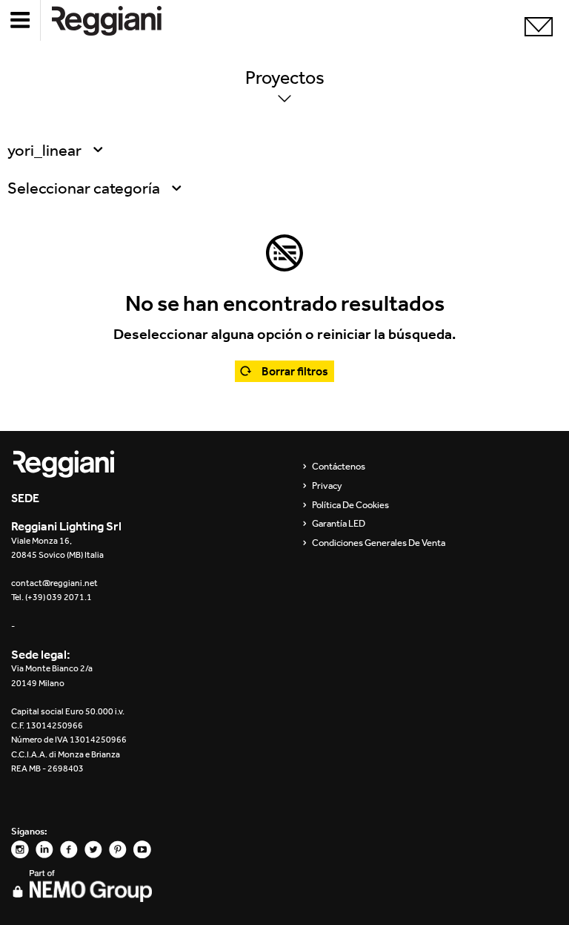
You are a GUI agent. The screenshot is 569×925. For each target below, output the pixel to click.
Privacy (327, 486)
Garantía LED (338, 524)
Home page (118, 20)
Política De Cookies (350, 505)
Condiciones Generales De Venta (378, 543)
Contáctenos (338, 467)
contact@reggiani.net (54, 583)
